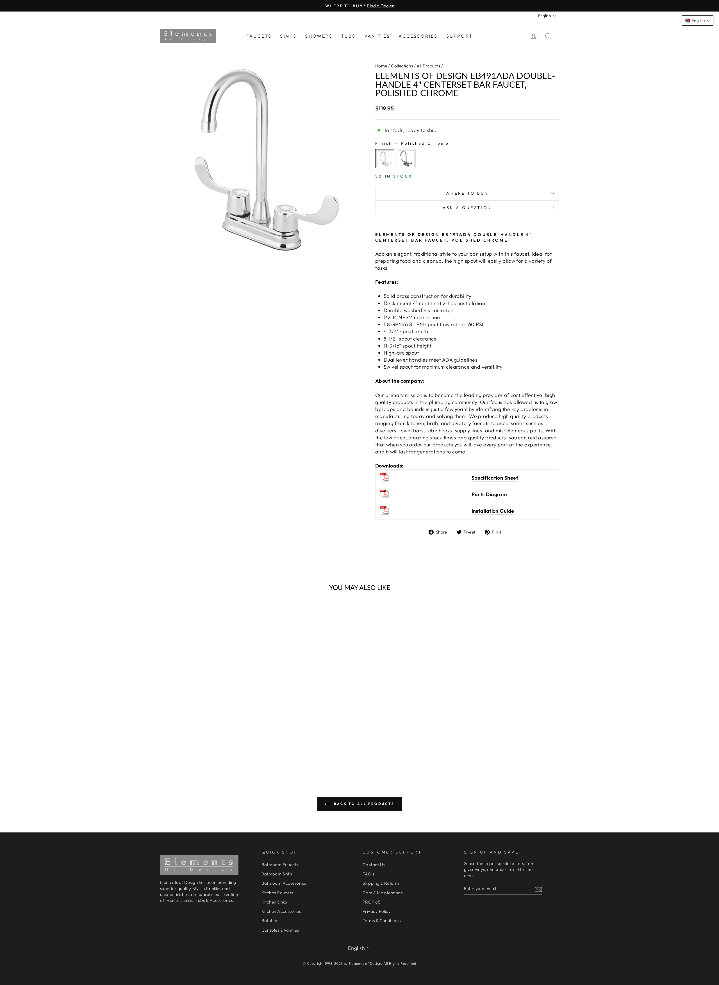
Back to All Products (363, 804)
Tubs (348, 36)
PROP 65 (371, 902)
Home (381, 66)
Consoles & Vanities (280, 930)
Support (459, 36)
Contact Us (374, 864)
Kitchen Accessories (281, 911)
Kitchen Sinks (274, 902)
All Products (428, 66)
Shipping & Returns (381, 883)
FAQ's (368, 874)
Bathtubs (270, 920)
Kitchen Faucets (277, 892)
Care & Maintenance (383, 892)
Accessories (418, 36)
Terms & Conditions (382, 920)
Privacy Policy (377, 911)
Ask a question (467, 207)
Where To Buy (467, 193)
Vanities (377, 36)
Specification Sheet (495, 478)
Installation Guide (493, 511)
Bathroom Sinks (276, 874)
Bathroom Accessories (283, 883)
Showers (318, 36)
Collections (402, 66)
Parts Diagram (489, 494)
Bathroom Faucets (279, 864)
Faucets (259, 36)
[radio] (384, 158)
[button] (697, 20)
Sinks (288, 36)
